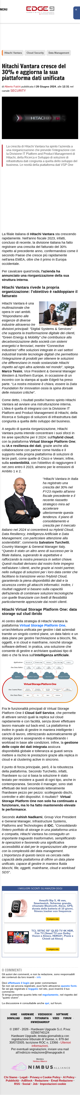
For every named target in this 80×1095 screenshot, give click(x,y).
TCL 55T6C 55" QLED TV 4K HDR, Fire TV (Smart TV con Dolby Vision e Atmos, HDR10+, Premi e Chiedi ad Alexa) (52, 934)
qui (47, 1003)
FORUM (67, 1018)
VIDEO (56, 1018)
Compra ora (52, 919)
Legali (24, 1077)
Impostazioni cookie (53, 1083)
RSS (17, 1083)
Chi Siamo (10, 1077)
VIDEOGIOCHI (45, 1014)
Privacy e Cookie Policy (45, 1077)
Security (18, 90)
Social (26, 1083)
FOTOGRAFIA (42, 1018)
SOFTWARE (62, 1014)
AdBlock (26, 1080)
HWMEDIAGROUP (40, 1022)
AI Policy (68, 1077)
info (39, 977)
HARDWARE (27, 1014)
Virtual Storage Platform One (42, 625)
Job (35, 1083)
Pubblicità (12, 1080)
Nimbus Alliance (40, 1061)
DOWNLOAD (13, 1018)
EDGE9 (27, 1018)
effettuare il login (19, 982)
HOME (13, 1014)
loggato (33, 988)
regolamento (50, 994)
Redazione (42, 1080)
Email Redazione (62, 1080)
